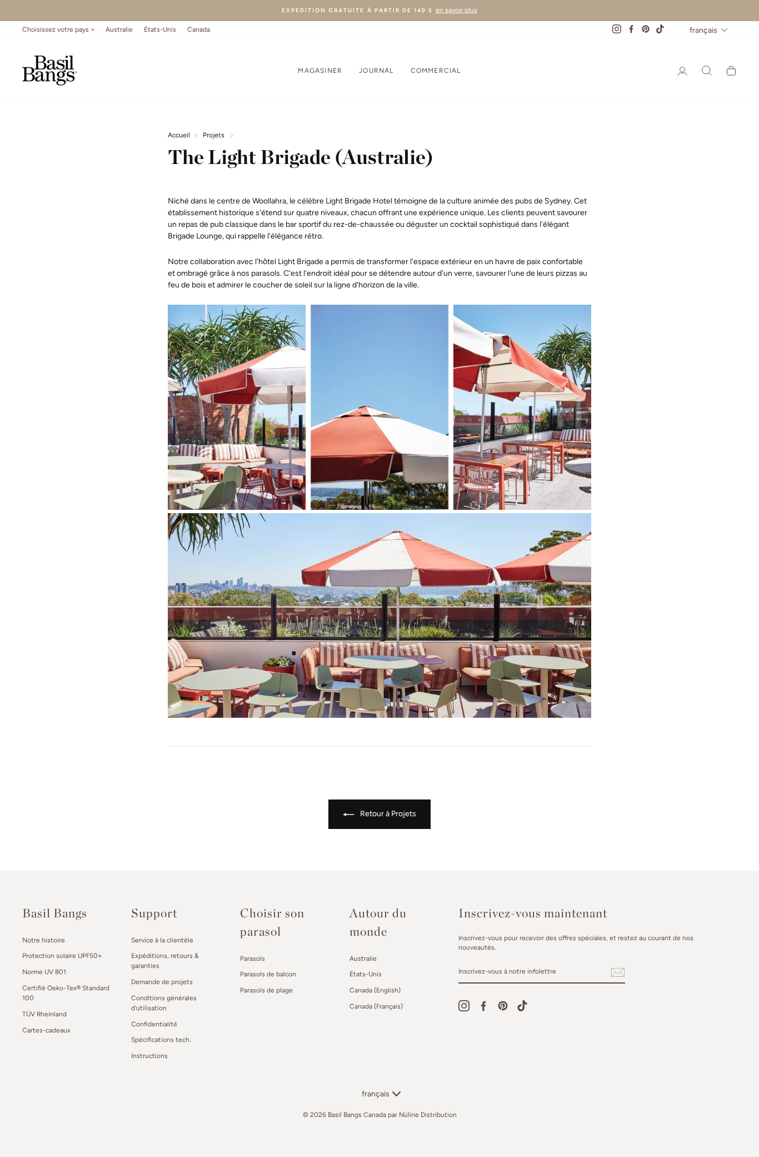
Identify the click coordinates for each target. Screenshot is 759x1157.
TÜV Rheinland (44, 1014)
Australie (119, 29)
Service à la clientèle (162, 940)
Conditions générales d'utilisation (164, 1003)
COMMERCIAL (436, 71)
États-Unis (160, 29)
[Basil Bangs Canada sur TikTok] (522, 1005)
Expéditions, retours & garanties (165, 961)
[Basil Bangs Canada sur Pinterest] (502, 1005)
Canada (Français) (376, 1006)
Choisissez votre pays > (58, 29)
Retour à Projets (387, 813)
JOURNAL (376, 71)
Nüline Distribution (428, 1115)
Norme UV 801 (44, 972)
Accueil (179, 135)
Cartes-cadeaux (46, 1030)
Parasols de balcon (268, 974)
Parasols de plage (266, 990)
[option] (379, 11)
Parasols (252, 958)
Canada (198, 29)
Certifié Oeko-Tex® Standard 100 (65, 993)
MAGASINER (320, 71)
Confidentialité (154, 1024)
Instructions (149, 1056)
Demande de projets (162, 982)
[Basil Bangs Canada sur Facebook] (483, 1005)
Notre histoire (43, 940)
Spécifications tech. (161, 1040)
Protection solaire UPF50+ (62, 956)
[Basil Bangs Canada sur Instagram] (464, 1005)
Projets (213, 135)
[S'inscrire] (618, 972)
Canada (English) (375, 990)
